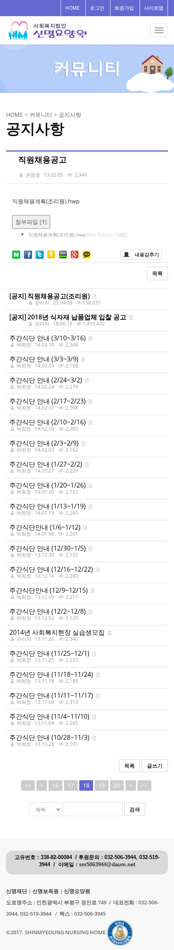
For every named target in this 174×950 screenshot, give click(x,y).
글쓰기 (155, 765)
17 (71, 785)
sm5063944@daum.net (107, 865)
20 (117, 785)
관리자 (24, 638)
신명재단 (16, 891)
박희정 (24, 344)
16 (55, 785)
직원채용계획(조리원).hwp (46, 201)
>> (144, 785)
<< (28, 785)
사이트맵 (153, 7)
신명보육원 (45, 891)
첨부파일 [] (31, 222)
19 (101, 785)
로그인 (97, 7)
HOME (72, 7)
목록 (157, 273)
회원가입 (124, 7)
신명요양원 (77, 891)
